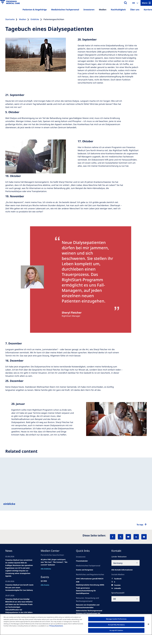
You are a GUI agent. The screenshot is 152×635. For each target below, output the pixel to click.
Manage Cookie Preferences (116, 619)
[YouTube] (128, 536)
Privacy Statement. (56, 626)
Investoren (88, 9)
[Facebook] (112, 536)
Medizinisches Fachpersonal (65, 9)
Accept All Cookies (116, 630)
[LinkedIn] (136, 536)
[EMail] (144, 536)
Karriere (148, 9)
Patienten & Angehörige (35, 9)
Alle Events (45, 585)
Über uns (134, 9)
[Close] (148, 624)
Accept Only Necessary (116, 625)
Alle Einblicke (46, 569)
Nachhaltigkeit (118, 9)
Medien (102, 9)
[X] (120, 536)
